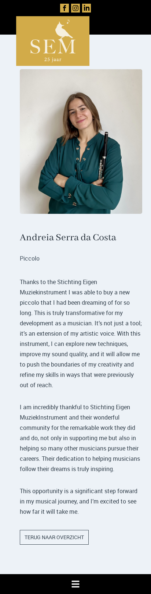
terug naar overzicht (54, 537)
